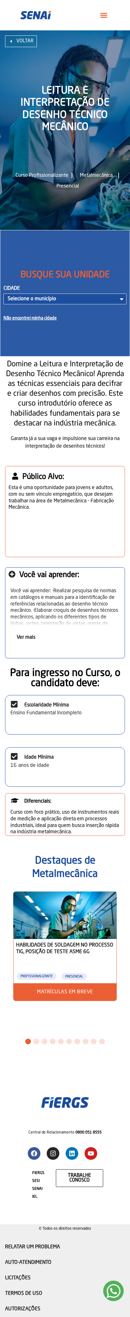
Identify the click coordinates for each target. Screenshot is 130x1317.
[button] (103, 15)
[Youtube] (91, 1153)
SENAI (37, 1189)
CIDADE (11, 288)
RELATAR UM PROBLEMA (32, 1247)
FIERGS (38, 1173)
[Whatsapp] (113, 1291)
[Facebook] (34, 1153)
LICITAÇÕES (18, 1278)
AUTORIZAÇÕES (22, 1309)
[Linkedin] (72, 1153)
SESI (36, 1181)
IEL (34, 1197)
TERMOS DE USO (23, 1293)
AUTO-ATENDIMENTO (28, 1262)
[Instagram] (53, 1153)
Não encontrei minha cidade (30, 318)
